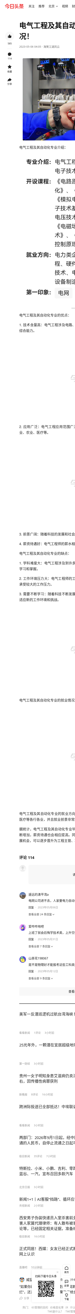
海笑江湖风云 (51, 46)
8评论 (34, 1094)
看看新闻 (24, 1032)
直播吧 (23, 1267)
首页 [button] (66, 1272)
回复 (31, 907)
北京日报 (24, 1187)
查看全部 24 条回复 (40, 914)
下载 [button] (66, 1296)
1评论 (37, 1032)
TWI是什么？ (55, 1311)
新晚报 (23, 1094)
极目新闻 (24, 1156)
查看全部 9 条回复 (39, 978)
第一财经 (24, 1063)
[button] (31, 6)
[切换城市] (57, 6)
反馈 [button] (66, 1285)
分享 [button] (9, 84)
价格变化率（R (59, 1307)
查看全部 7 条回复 (39, 946)
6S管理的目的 (40, 1307)
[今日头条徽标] (14, 6)
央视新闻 (24, 1205)
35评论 (38, 1156)
